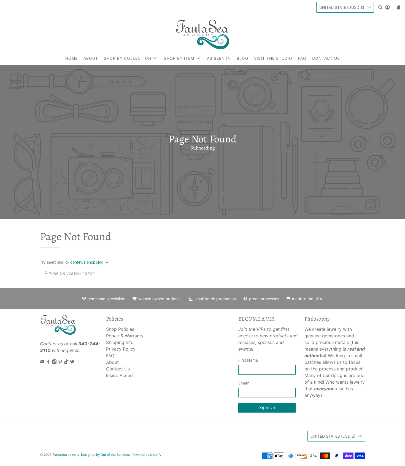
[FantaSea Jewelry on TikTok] (66, 362)
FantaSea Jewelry (65, 455)
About (90, 58)
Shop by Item (179, 58)
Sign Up (267, 407)
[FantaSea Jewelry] (202, 34)
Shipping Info (120, 342)
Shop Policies (120, 329)
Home (71, 58)
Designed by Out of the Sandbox (105, 455)
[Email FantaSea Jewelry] (42, 362)
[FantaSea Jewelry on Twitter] (72, 362)
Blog (242, 58)
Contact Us (326, 58)
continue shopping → (89, 262)
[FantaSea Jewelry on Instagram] (54, 362)
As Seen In (219, 58)
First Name (248, 360)
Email (244, 383)
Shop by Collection (128, 58)
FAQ (302, 58)
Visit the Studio (273, 58)
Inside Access (120, 375)
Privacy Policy (121, 349)
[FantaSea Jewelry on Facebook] (48, 362)
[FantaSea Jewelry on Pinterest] (60, 362)
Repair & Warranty (125, 335)
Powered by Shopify (146, 455)
